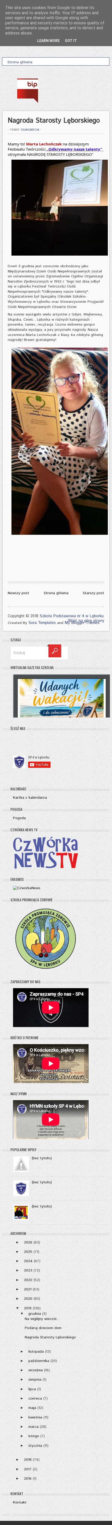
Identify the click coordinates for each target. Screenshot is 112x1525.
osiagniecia (30, 130)
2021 (28, 1289)
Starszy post (93, 593)
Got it (71, 41)
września (35, 1370)
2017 (28, 1469)
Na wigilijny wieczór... (42, 1319)
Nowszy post (18, 593)
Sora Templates (42, 623)
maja (32, 1407)
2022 (28, 1280)
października (38, 1361)
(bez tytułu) (42, 1158)
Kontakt (20, 1502)
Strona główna (56, 593)
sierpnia (34, 1379)
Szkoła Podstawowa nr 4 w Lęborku (72, 616)
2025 (28, 1251)
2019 (28, 1308)
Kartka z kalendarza (30, 797)
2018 (28, 1459)
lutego (33, 1436)
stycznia (35, 1445)
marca (33, 1426)
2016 (28, 1478)
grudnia (34, 1313)
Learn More (48, 41)
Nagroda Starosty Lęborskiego (50, 1337)
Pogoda (19, 818)
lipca (32, 1389)
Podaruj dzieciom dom (43, 1328)
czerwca (35, 1398)
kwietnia (35, 1417)
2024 (28, 1261)
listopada (36, 1351)
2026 (28, 1242)
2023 (28, 1270)
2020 (28, 1298)
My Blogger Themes (82, 623)
